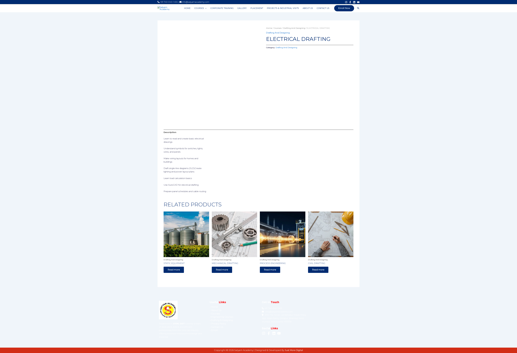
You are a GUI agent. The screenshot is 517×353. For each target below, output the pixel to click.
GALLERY (242, 8)
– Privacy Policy (218, 323)
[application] (205, 8)
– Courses (215, 313)
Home (187, 8)
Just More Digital (294, 350)
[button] (344, 8)
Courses (199, 8)
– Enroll (214, 330)
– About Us (215, 310)
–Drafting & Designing (221, 320)
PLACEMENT (256, 8)
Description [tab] (170, 132)
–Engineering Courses (221, 317)
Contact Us (323, 8)
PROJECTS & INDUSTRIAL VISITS (283, 8)
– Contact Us (216, 327)
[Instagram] (346, 2)
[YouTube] (358, 2)
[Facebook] (350, 2)
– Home (214, 307)
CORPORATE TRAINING (222, 8)
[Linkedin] (354, 2)
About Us (308, 8)
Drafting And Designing (294, 28)
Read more (174, 269)
